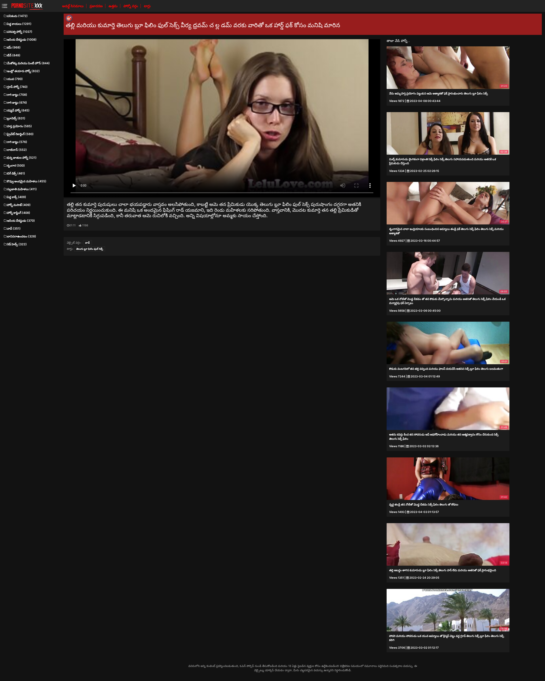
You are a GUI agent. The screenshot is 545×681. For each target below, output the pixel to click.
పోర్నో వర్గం (131, 6)
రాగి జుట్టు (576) (17, 142)
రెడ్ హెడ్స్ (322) (17, 244)
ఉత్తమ (113, 6)
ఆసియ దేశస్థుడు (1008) (22, 39)
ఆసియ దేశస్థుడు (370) (21, 220)
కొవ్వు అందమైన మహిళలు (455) (26, 181)
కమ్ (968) (14, 47)
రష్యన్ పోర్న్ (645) (18, 110)
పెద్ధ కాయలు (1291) (19, 24)
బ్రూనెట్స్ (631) (16, 118)
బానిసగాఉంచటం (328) (21, 236)
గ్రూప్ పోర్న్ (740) (17, 87)
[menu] (4, 6)
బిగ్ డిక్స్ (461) (16, 173)
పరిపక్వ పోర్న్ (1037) (19, 31)
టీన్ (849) (13, 55)
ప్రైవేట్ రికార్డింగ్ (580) (20, 134)
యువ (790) (15, 79)
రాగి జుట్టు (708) (17, 94)
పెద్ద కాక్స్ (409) (16, 197)
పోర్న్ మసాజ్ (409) (19, 205)
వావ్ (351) (14, 228)
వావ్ (87, 242)
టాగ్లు (147, 6)
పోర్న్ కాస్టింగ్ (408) (18, 212)
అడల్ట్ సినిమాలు (73, 6)
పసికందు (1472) (17, 16)
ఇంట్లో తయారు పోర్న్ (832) (23, 71)
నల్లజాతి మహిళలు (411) (22, 189)
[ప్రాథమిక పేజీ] (27, 6)
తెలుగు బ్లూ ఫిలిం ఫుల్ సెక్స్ (89, 248)
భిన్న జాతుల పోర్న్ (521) (22, 157)
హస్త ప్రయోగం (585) (19, 126)
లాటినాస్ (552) (17, 149)
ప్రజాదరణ (96, 6)
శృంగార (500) (16, 165)
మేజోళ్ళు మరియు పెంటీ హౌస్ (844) (28, 63)
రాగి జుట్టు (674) (17, 102)
